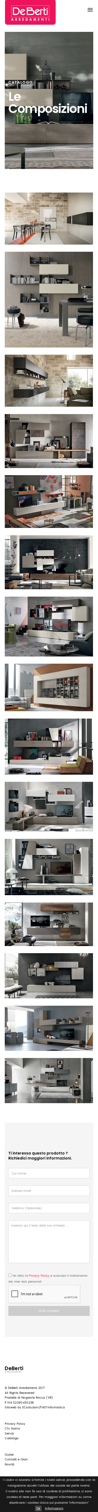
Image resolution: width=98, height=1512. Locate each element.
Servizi (9, 1433)
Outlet (9, 1454)
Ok (38, 1508)
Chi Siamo (12, 1428)
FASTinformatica (52, 1407)
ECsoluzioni (30, 1407)
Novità (9, 1464)
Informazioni (54, 1508)
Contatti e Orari (16, 1459)
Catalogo (12, 1438)
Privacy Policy (39, 1275)
